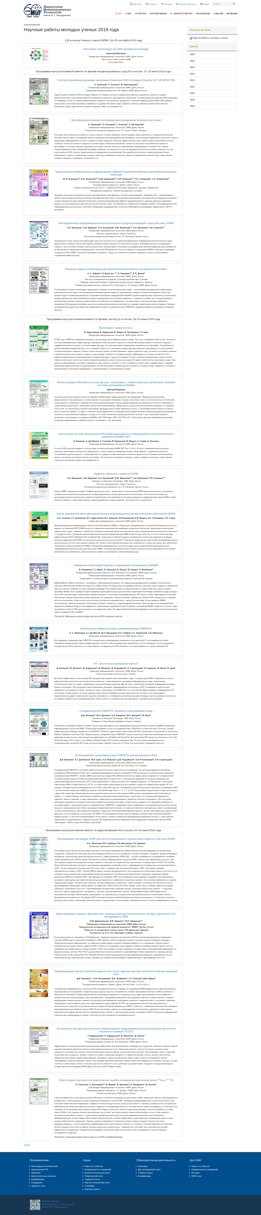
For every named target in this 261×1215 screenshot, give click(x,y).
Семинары (89, 1186)
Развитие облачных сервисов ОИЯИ (116, 473)
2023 (192, 74)
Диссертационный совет (149, 1169)
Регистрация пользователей (44, 1166)
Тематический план (94, 1176)
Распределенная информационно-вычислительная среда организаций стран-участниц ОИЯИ (116, 223)
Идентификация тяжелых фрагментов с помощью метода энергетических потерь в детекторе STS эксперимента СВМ (116, 915)
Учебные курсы (145, 1173)
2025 (192, 61)
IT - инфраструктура (181, 13)
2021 (192, 86)
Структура (140, 13)
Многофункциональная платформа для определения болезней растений (116, 120)
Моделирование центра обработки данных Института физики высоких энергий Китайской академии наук (116, 973)
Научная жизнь (158, 13)
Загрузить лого (38, 1186)
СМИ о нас (196, 1176)
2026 (192, 54)
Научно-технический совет (97, 1182)
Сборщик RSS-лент (187, 4)
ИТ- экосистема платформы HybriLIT (116, 663)
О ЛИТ (128, 13)
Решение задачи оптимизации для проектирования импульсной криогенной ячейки (116, 269)
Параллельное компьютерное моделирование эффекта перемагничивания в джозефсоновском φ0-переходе (116, 173)
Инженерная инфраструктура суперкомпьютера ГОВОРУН (116, 628)
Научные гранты (92, 1189)
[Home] (47, 10)
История (195, 1173)
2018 (192, 106)
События (218, 13)
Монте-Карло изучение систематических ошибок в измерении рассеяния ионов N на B (116, 1080)
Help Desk (36, 1173)
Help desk (136, 4)
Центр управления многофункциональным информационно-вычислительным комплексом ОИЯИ (116, 513)
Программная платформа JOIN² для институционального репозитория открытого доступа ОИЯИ (116, 838)
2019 (192, 99)
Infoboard (231, 13)
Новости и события (94, 1166)
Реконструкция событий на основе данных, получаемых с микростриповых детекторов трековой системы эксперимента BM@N (116, 384)
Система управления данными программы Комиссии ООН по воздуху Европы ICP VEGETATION (116, 80)
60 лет (118, 13)
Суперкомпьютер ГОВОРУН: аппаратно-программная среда (116, 710)
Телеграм (167, 4)
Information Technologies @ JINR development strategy (116, 49)
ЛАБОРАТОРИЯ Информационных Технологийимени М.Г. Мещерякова (58, 1204)
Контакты (152, 4)
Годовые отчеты (92, 1179)
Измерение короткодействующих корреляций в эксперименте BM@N (116, 565)
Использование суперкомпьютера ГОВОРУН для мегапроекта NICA (116, 755)
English (206, 4)
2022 (192, 80)
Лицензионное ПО (39, 1169)
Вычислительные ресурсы (43, 1176)
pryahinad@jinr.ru (143, 984)
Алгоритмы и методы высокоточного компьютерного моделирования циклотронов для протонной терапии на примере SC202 (116, 1030)
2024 (192, 67)
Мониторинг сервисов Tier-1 (116, 327)
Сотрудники (36, 1182)
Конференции (37, 1179)
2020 (192, 93)
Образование (203, 13)
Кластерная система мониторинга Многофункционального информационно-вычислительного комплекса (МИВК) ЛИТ (116, 435)
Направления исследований (98, 1169)
